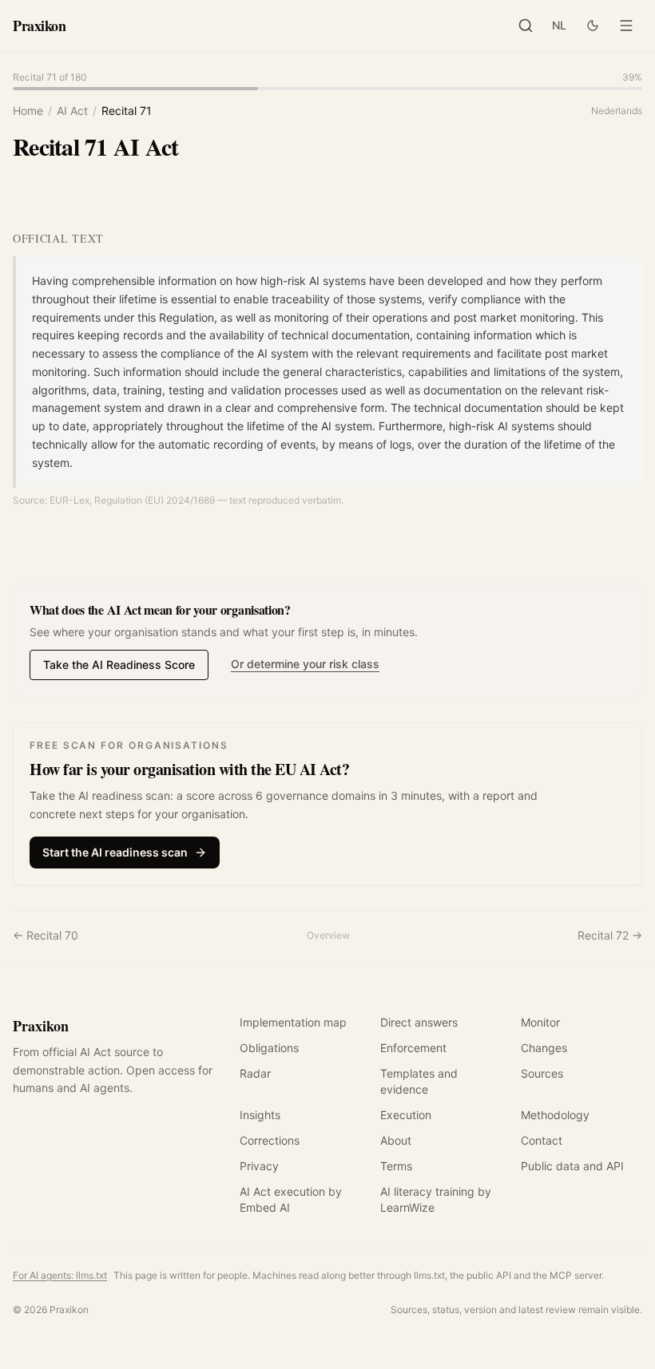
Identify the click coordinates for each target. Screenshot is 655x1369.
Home (28, 110)
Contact (541, 1140)
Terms (396, 1166)
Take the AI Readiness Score (119, 664)
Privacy (259, 1166)
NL (559, 25)
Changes (544, 1047)
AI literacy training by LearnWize (435, 1199)
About (395, 1140)
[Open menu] (626, 26)
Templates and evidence (419, 1081)
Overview (328, 935)
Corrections (270, 1140)
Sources (542, 1073)
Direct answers (419, 1022)
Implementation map (293, 1022)
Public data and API (572, 1166)
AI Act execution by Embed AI (291, 1199)
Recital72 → (610, 935)
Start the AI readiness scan (115, 852)
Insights (260, 1115)
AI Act (72, 110)
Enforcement (413, 1047)
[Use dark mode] (593, 26)
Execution (405, 1115)
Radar (255, 1073)
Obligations (269, 1047)
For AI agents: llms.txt (60, 1275)
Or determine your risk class (305, 664)
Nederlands (616, 111)
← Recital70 (45, 935)
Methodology (555, 1115)
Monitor (540, 1022)
